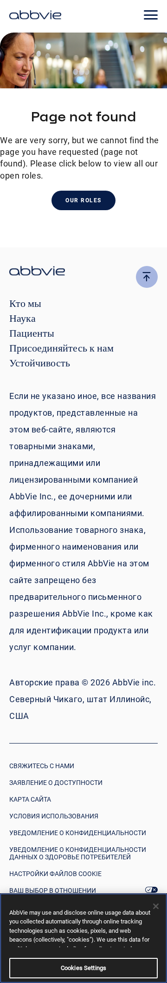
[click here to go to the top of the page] (147, 277)
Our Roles (83, 200)
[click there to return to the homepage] (83, 272)
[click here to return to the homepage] (35, 16)
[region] (83, 938)
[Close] (156, 906)
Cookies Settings (83, 967)
